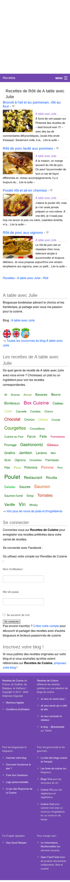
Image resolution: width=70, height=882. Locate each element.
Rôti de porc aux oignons (23, 232)
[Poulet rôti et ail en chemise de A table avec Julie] (18, 205)
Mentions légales (15, 702)
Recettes (9, 78)
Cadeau (58, 403)
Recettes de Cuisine (13, 680)
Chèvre (48, 411)
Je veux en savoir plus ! (53, 698)
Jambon (25, 452)
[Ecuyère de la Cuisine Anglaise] (7, 332)
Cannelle (21, 411)
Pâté (7, 467)
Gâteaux (53, 444)
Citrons (43, 419)
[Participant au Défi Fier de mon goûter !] (24, 332)
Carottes (35, 411)
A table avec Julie (45, 113)
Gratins (9, 452)
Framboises (58, 436)
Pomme (47, 467)
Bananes (41, 394)
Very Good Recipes (16, 842)
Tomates (45, 495)
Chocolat (12, 419)
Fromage (10, 444)
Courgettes (15, 427)
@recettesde (57, 726)
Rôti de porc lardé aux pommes (28, 148)
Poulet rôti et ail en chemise (25, 190)
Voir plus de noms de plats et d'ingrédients (34, 511)
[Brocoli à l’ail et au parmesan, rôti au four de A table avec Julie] (18, 120)
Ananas (15, 394)
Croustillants (37, 428)
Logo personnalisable (17, 782)
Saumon (42, 486)
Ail (5, 394)
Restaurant (33, 477)
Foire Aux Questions (17, 775)
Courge (56, 419)
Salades (9, 486)
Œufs (7, 460)
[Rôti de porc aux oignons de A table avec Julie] (18, 247)
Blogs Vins (46, 779)
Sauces (24, 486)
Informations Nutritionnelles (49, 844)
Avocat (28, 394)
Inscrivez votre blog (16, 757)
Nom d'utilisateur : (13, 569)
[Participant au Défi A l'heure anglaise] (15, 332)
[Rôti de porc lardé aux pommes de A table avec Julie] (18, 162)
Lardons (41, 452)
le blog (44, 726)
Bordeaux (12, 402)
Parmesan (52, 460)
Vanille (9, 504)
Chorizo (29, 419)
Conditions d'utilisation (18, 709)
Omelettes (35, 460)
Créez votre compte (46, 626)
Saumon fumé (13, 495)
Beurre (55, 394)
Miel (53, 453)
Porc (60, 467)
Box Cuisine (36, 402)
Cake (8, 411)
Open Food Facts (50, 857)
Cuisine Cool (47, 804)
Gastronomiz (31, 444)
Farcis (31, 436)
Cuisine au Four (14, 436)
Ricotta (51, 477)
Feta (43, 436)
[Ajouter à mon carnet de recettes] (13, 106)
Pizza (17, 467)
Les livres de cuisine (51, 768)
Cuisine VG (47, 789)
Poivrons (30, 467)
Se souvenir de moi (18, 615)
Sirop (30, 495)
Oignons (20, 460)
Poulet (12, 477)
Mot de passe (11, 592)
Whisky (33, 505)
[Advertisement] (35, 37)
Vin (22, 504)
